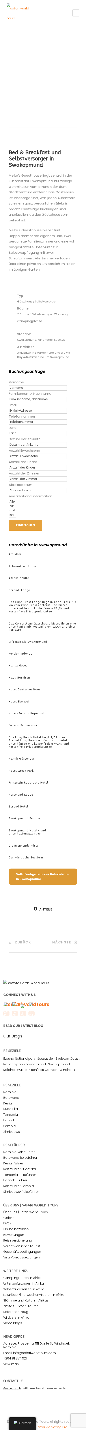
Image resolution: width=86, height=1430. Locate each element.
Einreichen (25, 525)
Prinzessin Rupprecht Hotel (28, 782)
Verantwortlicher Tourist (21, 1246)
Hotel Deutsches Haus (24, 689)
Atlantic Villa (19, 578)
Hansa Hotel (18, 665)
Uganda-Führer (15, 1180)
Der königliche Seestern (26, 857)
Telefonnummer (22, 416)
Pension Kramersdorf (24, 725)
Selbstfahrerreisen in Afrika (23, 1289)
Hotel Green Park (21, 770)
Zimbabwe (11, 1132)
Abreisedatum (20, 484)
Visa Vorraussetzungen (21, 1257)
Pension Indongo (20, 653)
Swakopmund (59, 1064)
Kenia (7, 1103)
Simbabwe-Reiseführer (21, 1191)
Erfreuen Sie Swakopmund (28, 641)
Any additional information (30, 496)
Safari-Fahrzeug (15, 1312)
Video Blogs (12, 1323)
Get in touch (12, 1388)
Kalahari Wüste (15, 1070)
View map (11, 1364)
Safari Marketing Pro (51, 1427)
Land (13, 427)
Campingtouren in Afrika (22, 1278)
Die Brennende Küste (24, 845)
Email (13, 405)
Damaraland (36, 1064)
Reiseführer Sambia (18, 1186)
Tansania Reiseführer (19, 1175)
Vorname (16, 382)
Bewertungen (13, 1235)
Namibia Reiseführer (19, 1152)
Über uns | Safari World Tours (25, 1212)
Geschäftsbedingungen (22, 1251)
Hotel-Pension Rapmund (26, 713)
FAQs (7, 1223)
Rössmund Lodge (21, 794)
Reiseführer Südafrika (19, 1169)
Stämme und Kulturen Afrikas (26, 1300)
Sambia (9, 1126)
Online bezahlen (16, 1229)
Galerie (9, 1218)
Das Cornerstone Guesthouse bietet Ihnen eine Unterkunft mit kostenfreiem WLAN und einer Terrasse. (42, 627)
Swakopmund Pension (24, 818)
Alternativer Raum (22, 566)
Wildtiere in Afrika (16, 1317)
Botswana (11, 1097)
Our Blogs (12, 1036)
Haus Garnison (19, 677)
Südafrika (10, 1109)
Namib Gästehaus (22, 758)
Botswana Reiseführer (20, 1157)
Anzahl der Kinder (23, 462)
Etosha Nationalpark (19, 1058)
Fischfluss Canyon (43, 1070)
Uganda (9, 1120)
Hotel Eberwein (20, 701)
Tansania (10, 1114)
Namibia (10, 1092)
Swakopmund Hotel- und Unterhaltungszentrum (27, 832)
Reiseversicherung (17, 1240)
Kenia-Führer (13, 1163)
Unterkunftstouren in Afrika (23, 1283)
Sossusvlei (45, 1058)
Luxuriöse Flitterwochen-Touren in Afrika (33, 1294)
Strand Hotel (18, 806)
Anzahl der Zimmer (24, 473)
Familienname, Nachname (30, 393)
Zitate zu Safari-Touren (21, 1306)
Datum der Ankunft (24, 439)
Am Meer (15, 554)
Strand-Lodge (19, 590)
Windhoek (67, 1070)
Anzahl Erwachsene (24, 450)
